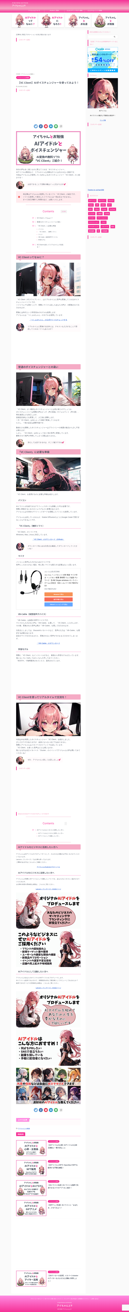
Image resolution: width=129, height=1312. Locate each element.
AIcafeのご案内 (54, 10)
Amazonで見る (59, 594)
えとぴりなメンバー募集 (95, 10)
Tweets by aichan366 (96, 190)
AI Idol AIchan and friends (64, 1302)
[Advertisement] (48, 57)
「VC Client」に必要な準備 (46, 226)
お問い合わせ (94, 1299)
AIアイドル (92, 200)
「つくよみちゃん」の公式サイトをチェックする (48, 320)
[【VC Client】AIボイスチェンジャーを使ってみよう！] (51, 126)
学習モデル (41, 240)
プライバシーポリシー (37, 1299)
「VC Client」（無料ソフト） (47, 232)
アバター (91, 218)
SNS (90, 209)
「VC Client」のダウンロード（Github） (48, 539)
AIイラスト (102, 200)
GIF (97, 205)
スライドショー (93, 222)
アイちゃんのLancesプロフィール (48, 867)
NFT (109, 205)
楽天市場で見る (58, 599)
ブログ (104, 222)
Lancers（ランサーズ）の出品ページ (48, 889)
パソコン (41, 229)
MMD (103, 205)
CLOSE (64, 211)
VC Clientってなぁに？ (45, 218)
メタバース (105, 226)
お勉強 (100, 213)
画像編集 (105, 231)
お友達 (107, 213)
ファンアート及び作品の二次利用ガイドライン (76, 1299)
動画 (112, 226)
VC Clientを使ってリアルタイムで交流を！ (50, 246)
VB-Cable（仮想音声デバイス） (48, 237)
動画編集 (91, 231)
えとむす (91, 213)
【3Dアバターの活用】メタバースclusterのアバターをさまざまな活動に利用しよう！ (63, 1278)
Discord (111, 200)
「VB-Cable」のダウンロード (48, 643)
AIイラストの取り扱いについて (53, 1299)
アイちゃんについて (34, 10)
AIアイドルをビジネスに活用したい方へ (50, 830)
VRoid (97, 209)
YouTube (112, 209)
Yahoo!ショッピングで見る (58, 604)
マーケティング (93, 226)
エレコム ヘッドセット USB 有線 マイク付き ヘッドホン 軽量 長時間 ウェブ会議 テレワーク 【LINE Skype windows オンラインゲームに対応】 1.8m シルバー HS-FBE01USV (61, 580)
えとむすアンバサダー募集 (74, 10)
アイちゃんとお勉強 (24, 1128)
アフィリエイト (102, 218)
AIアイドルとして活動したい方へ (48, 836)
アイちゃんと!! (18, 5)
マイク (40, 234)
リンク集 (103, 120)
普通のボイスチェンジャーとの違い (49, 222)
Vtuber (104, 209)
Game (91, 205)
